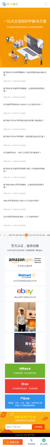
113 (33, 235)
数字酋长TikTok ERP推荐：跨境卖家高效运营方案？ (24, 136)
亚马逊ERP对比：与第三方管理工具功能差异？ (22, 152)
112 (29, 235)
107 (13, 235)
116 (43, 235)
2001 (48, 235)
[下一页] (25, 239)
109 (19, 235)
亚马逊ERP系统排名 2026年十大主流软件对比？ (22, 104)
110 (23, 235)
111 (26, 235)
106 (9, 235)
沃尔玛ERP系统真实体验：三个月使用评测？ (21, 216)
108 (16, 235)
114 (36, 235)
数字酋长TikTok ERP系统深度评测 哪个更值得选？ (23, 120)
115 (39, 235)
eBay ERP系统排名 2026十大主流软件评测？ (21, 200)
